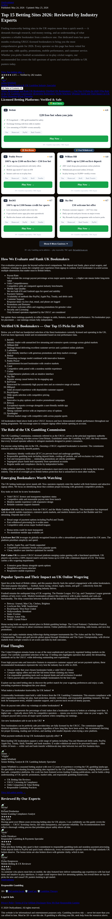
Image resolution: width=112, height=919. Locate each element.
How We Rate (53, 902)
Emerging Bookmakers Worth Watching (52, 93)
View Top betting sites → (13, 72)
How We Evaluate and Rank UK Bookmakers (23, 91)
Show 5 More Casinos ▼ (56, 244)
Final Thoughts (25, 96)
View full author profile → (13, 792)
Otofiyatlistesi (7, 2)
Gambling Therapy (47, 891)
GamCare (31, 891)
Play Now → (56, 138)
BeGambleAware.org (80, 250)
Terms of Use (21, 902)
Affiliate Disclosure (37, 902)
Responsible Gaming (69, 902)
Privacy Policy (8, 902)
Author (4, 5)
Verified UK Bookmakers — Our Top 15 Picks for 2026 (72, 91)
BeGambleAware (14, 891)
